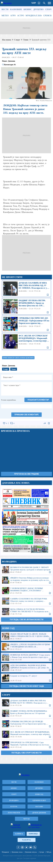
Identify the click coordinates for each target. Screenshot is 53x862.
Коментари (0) (10, 65)
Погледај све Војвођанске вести (26, 620)
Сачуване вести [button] (39, 3)
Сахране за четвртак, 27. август (26, 678)
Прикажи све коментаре (26, 415)
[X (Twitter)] (26, 847)
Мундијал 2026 (34, 15)
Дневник (11, 61)
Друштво (38, 9)
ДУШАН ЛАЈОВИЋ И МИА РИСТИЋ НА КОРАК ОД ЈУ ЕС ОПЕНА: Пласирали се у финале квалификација (26, 288)
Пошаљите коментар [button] (38, 400)
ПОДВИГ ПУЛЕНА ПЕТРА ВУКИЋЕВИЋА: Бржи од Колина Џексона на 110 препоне (26, 306)
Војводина (14, 800)
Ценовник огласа (17, 852)
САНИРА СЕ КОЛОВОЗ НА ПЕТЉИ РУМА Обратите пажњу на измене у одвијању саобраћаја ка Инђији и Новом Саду (26, 601)
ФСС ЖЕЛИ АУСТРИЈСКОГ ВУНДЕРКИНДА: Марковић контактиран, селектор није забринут (26, 341)
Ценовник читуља (31, 852)
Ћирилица (33, 834)
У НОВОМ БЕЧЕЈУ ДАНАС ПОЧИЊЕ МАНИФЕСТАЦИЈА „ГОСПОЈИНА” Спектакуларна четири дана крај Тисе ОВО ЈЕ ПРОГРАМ (26, 590)
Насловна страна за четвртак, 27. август (26, 520)
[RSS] (34, 847)
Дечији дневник (39, 813)
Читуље (26, 819)
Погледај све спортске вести (26, 753)
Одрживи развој (39, 800)
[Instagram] (22, 847)
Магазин (39, 806)
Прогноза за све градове (26, 474)
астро (20, 15)
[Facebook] (18, 847)
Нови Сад (39, 794)
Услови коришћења (8, 400)
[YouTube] (30, 847)
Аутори (41, 852)
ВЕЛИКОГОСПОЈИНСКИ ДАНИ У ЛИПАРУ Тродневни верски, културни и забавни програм (26, 569)
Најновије (16, 9)
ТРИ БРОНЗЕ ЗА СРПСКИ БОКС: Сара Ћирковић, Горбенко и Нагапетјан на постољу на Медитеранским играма (26, 744)
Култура (13, 806)
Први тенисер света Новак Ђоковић (18, 358)
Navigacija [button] (49, 3)
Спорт (48, 9)
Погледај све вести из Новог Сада (26, 686)
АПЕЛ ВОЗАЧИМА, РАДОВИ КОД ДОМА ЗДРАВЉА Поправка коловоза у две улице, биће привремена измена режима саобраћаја (26, 667)
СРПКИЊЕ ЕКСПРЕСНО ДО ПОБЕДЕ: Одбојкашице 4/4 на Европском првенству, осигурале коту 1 (26, 324)
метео (5, 15)
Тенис (26, 39)
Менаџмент (5, 852)
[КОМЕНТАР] (11, 423)
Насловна (6, 39)
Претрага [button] (44, 3)
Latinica (19, 834)
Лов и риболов (14, 813)
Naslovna (26, 840)
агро (13, 15)
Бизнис (28, 9)
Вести (5, 9)
